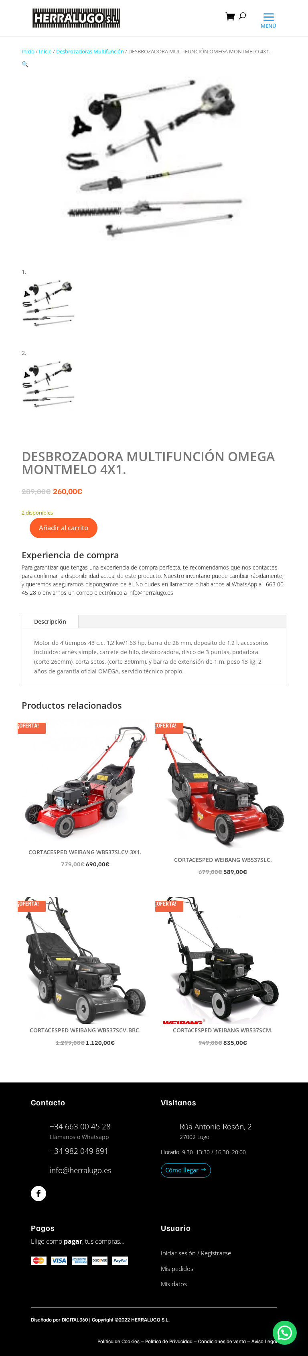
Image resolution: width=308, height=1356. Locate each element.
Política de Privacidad (168, 1341)
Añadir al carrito (63, 527)
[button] (25, 64)
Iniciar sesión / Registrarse (196, 1253)
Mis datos (174, 1284)
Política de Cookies (118, 1341)
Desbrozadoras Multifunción (90, 51)
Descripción (50, 621)
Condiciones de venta (222, 1341)
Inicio (28, 51)
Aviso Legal (264, 1341)
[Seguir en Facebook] (38, 1193)
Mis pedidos (177, 1269)
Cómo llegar (182, 1170)
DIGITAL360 (75, 1319)
